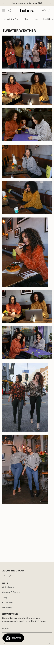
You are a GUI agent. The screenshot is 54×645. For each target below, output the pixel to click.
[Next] (50, 3)
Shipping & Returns (11, 592)
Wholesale (7, 607)
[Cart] (50, 10)
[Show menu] (4, 10)
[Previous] (3, 3)
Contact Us (7, 602)
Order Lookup (8, 587)
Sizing (4, 597)
